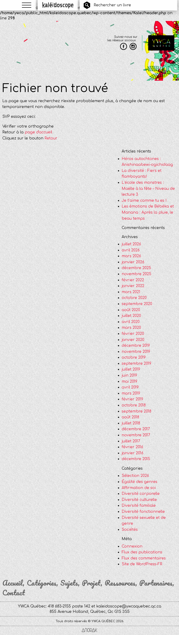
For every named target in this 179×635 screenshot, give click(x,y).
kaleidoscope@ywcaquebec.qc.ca (128, 606)
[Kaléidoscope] (57, 5)
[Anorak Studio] (89, 630)
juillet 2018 (131, 423)
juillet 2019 (131, 369)
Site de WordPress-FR (142, 564)
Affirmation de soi (139, 488)
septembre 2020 (137, 304)
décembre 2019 (136, 346)
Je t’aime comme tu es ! (144, 200)
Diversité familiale (139, 505)
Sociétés (130, 529)
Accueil (12, 583)
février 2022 (133, 280)
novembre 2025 (136, 274)
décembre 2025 (136, 268)
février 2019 (132, 399)
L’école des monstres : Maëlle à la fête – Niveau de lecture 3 (148, 188)
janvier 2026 (133, 262)
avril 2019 (130, 387)
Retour (51, 138)
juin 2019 (129, 375)
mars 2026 (131, 256)
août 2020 (131, 310)
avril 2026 (131, 250)
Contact (13, 593)
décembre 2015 (136, 459)
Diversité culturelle (139, 500)
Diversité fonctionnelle (143, 512)
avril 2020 (131, 322)
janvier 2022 (133, 286)
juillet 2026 (131, 244)
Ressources (120, 583)
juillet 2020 (131, 316)
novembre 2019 (136, 352)
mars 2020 (131, 328)
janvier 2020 (133, 340)
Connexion (132, 546)
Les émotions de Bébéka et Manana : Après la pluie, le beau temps (148, 212)
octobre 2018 (134, 405)
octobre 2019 (134, 357)
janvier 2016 (132, 453)
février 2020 (133, 334)
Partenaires (155, 583)
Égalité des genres (139, 482)
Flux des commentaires (144, 558)
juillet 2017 (131, 441)
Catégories (41, 583)
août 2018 (130, 417)
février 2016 (132, 447)
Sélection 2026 (135, 476)
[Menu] (26, 5)
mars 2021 (131, 292)
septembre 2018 (136, 411)
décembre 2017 (136, 429)
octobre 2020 (134, 298)
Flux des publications (142, 552)
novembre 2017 (136, 435)
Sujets (69, 583)
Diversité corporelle (141, 494)
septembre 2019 (136, 363)
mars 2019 (131, 393)
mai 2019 (129, 381)
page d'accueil (38, 132)
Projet (91, 583)
